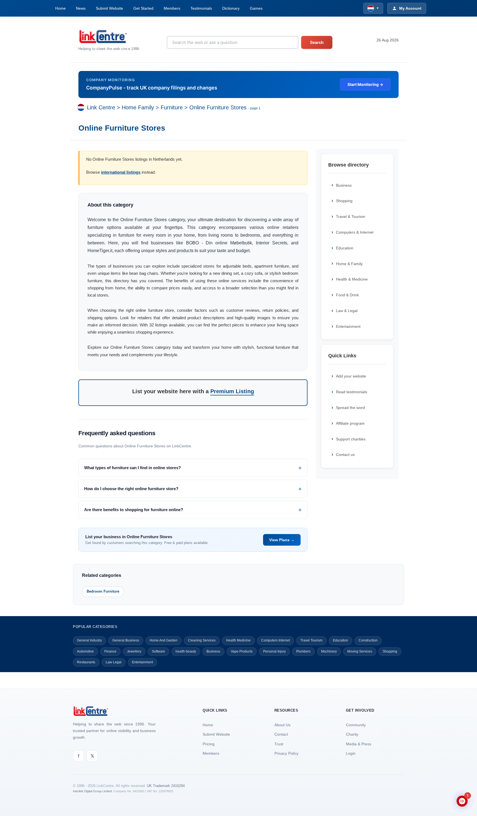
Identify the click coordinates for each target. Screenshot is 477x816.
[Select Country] (82, 107)
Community (356, 725)
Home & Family (349, 264)
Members (172, 8)
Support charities (350, 439)
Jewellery (134, 651)
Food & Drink (347, 295)
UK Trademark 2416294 (166, 786)
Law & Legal (346, 310)
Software (158, 651)
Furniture (172, 107)
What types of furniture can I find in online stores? (132, 467)
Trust (278, 744)
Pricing (208, 744)
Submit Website (109, 8)
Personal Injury (274, 651)
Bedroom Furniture (103, 591)
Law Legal (113, 662)
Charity (352, 734)
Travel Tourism (311, 640)
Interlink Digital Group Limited (92, 791)
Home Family (138, 107)
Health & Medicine (352, 279)
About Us (282, 725)
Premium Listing (232, 391)
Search (317, 42)
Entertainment (348, 326)
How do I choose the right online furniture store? (131, 488)
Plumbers (303, 651)
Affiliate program (350, 423)
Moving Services (359, 651)
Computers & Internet (354, 232)
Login (351, 753)
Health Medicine (238, 640)
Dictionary (231, 8)
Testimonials (201, 8)
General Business (125, 640)
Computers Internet (275, 640)
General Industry (89, 640)
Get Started (143, 8)
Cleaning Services (202, 640)
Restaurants (86, 662)
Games (256, 8)
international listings (121, 172)
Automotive (85, 651)
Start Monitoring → (365, 84)
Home (60, 8)
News (81, 8)
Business (344, 185)
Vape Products (242, 651)
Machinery (329, 651)
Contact (281, 734)
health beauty (186, 651)
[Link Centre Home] (108, 36)
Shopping (344, 201)
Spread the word (350, 407)
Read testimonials (351, 392)
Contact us (345, 454)
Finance (110, 651)
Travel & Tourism (350, 216)
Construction (368, 640)
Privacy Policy (286, 753)
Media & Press (358, 744)
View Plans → (282, 540)
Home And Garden (163, 640)
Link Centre (101, 107)
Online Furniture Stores (218, 107)
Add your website (351, 376)
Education (344, 248)
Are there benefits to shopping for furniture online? (133, 509)
